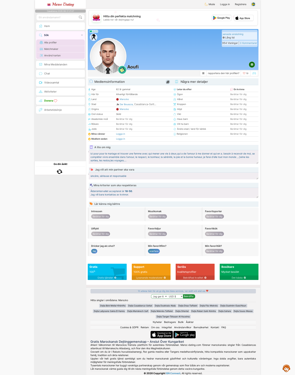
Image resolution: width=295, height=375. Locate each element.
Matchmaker (51, 48)
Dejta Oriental (182, 311)
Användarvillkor (182, 327)
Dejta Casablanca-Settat (140, 305)
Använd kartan (52, 55)
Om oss (155, 327)
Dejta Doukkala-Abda (165, 305)
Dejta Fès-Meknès (209, 305)
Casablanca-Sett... (145, 104)
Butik (181, 322)
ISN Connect (173, 373)
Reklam (145, 327)
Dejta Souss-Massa (243, 311)
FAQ (223, 327)
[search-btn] (80, 17)
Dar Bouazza (126, 104)
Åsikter (190, 322)
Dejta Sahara (225, 311)
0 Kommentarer (248, 42)
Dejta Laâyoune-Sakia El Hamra (109, 311)
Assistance (286, 368)
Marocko (124, 99)
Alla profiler (50, 42)
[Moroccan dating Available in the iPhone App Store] (162, 332)
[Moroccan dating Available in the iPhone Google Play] (184, 332)
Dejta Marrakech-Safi (137, 311)
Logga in (225, 4)
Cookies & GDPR (129, 327)
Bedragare (170, 322)
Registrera (240, 4)
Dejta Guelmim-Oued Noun (233, 305)
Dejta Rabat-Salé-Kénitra (203, 311)
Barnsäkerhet (201, 327)
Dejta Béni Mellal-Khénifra (112, 305)
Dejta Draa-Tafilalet (187, 305)
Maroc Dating (62, 4)
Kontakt (215, 327)
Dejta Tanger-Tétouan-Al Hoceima (173, 316)
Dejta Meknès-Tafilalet (162, 311)
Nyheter (157, 322)
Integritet (167, 327)
